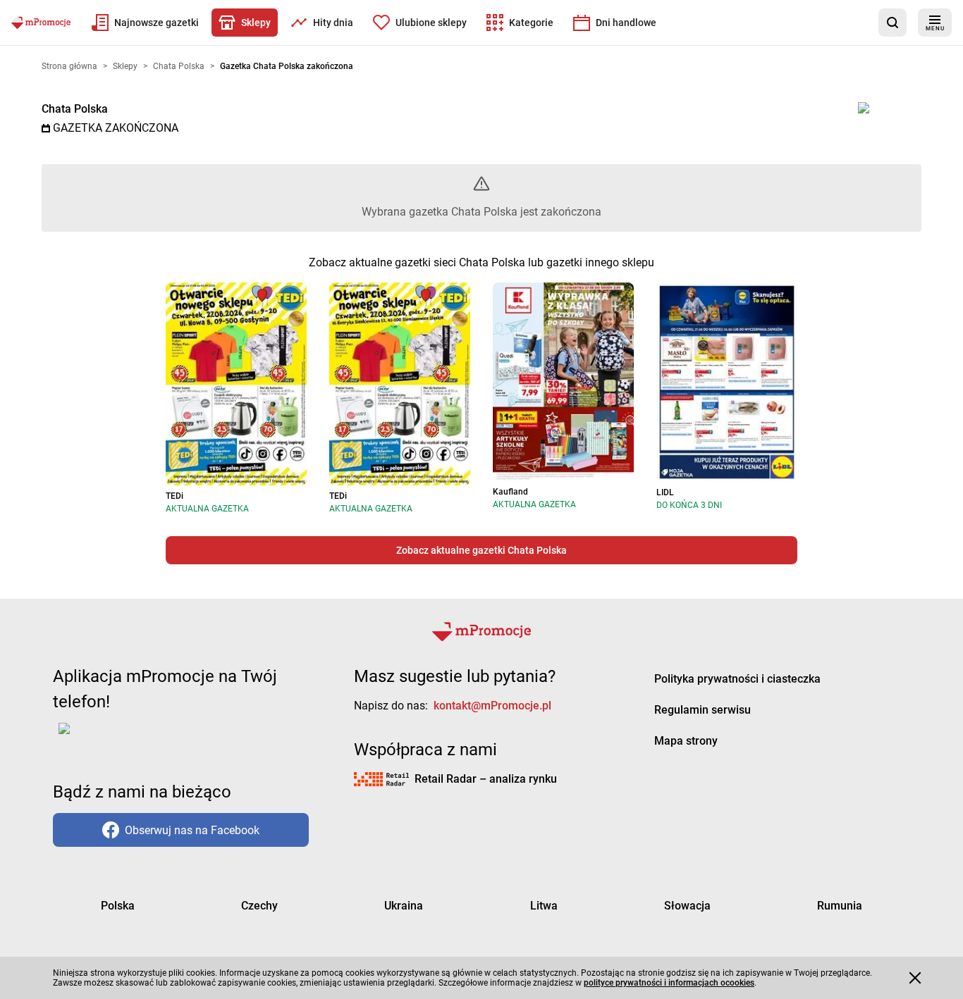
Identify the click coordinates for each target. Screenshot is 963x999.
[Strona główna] (40, 22)
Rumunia (839, 905)
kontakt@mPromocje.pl (492, 705)
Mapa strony (686, 740)
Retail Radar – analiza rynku (486, 779)
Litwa (544, 905)
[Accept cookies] (915, 978)
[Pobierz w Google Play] (108, 737)
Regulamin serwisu (702, 709)
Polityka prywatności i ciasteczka (737, 678)
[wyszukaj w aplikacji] (892, 22)
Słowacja (687, 905)
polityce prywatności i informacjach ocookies (669, 983)
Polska (118, 905)
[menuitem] (145, 22)
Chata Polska (75, 109)
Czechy (259, 905)
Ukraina (403, 905)
